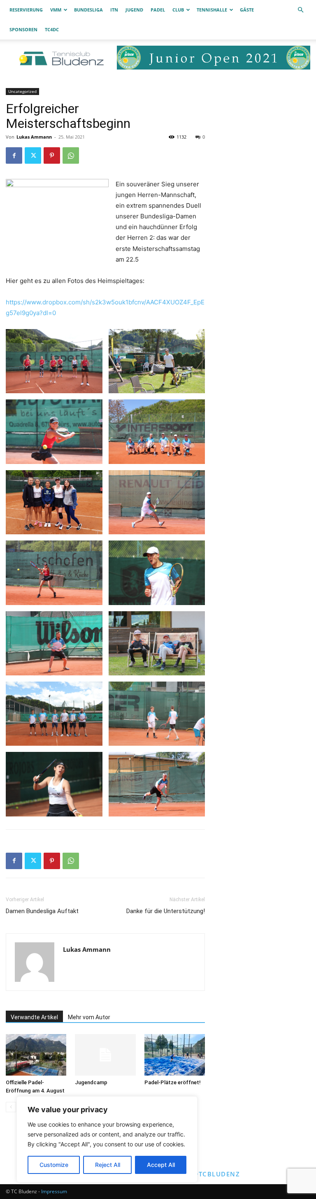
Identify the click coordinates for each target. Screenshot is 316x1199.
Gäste (247, 10)
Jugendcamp (91, 1082)
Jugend (134, 10)
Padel (158, 10)
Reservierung (26, 10)
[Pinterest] (52, 155)
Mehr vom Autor (89, 1017)
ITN (114, 10)
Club (178, 10)
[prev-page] (11, 1107)
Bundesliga (88, 10)
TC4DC (52, 29)
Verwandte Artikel (34, 1017)
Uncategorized (22, 91)
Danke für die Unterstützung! (165, 911)
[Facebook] (14, 155)
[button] (300, 10)
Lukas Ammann (34, 137)
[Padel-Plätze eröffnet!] (174, 1055)
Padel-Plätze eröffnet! (172, 1082)
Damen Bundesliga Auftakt (42, 911)
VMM (55, 10)
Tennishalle (212, 10)
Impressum (54, 1191)
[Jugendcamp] (105, 1055)
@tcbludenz (216, 1174)
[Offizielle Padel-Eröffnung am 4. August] (36, 1055)
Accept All (161, 1164)
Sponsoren (23, 29)
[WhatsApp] (71, 155)
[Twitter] (33, 155)
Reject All (107, 1164)
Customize (54, 1164)
